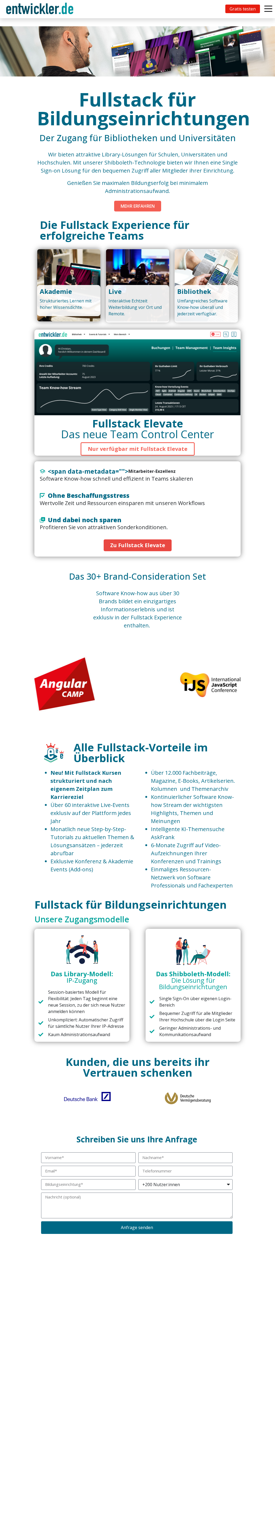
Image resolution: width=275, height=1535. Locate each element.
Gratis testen (243, 9)
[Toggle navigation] (41, 9)
